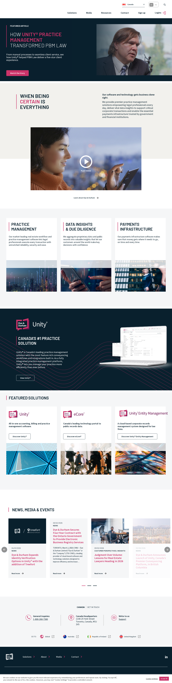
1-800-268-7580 (40, 619)
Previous (4, 549)
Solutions (27, 656)
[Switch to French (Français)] (156, 5)
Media (89, 12)
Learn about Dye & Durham (84, 198)
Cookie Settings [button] (152, 679)
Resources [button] (106, 12)
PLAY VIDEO (86, 170)
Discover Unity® (20, 436)
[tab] (133, 4)
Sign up (141, 12)
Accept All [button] (164, 679)
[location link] (72, 617)
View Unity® (25, 378)
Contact (125, 12)
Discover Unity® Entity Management (137, 436)
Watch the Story (17, 73)
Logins (158, 12)
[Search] (165, 4)
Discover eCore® (74, 436)
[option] (134, 4)
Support (122, 619)
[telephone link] (29, 617)
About (44, 656)
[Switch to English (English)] (151, 5)
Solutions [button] (72, 12)
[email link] (115, 617)
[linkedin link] (166, 656)
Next (167, 549)
